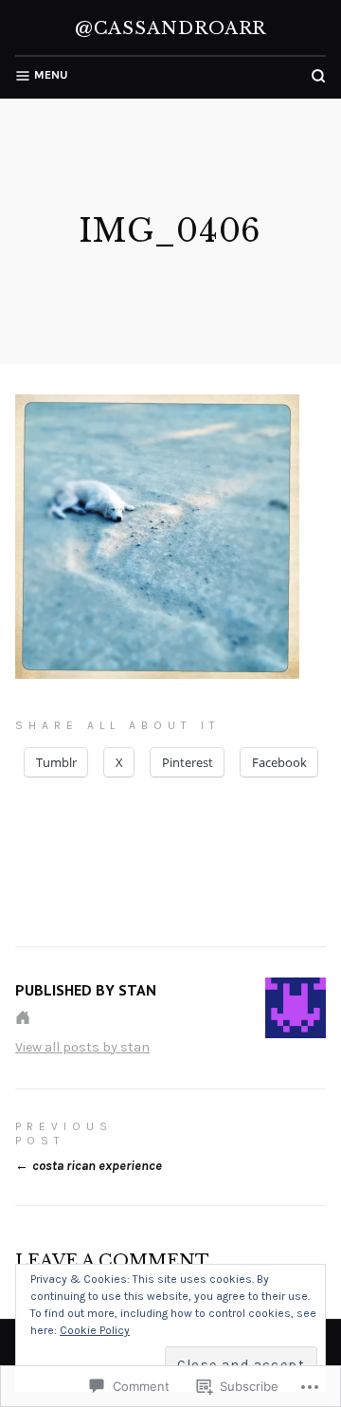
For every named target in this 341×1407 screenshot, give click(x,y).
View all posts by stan (82, 1047)
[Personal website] (22, 1017)
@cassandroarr (171, 28)
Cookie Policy (95, 1330)
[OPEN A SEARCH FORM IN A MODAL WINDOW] (318, 75)
